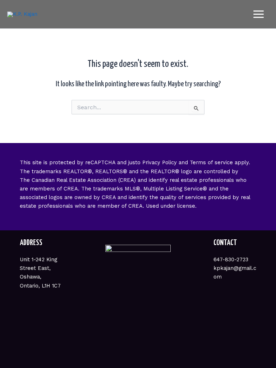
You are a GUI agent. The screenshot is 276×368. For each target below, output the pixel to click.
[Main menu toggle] (258, 14)
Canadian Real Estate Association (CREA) (84, 180)
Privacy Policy (159, 162)
